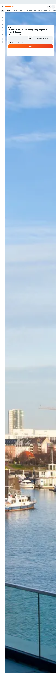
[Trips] (2, 34)
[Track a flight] (2, 27)
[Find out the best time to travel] (2, 30)
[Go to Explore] (2, 24)
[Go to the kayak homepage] (9, 6)
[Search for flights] (2, 11)
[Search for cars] (2, 17)
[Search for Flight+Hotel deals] (2, 20)
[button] (2, 6)
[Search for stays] (2, 14)
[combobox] (27, 34)
